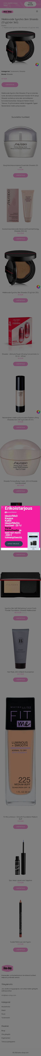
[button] (14, 543)
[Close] (2, 507)
